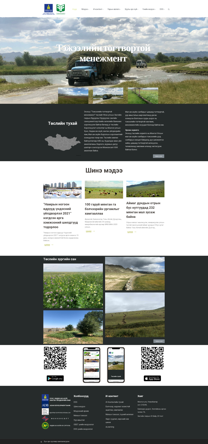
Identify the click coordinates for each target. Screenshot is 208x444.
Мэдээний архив (81, 411)
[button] (158, 156)
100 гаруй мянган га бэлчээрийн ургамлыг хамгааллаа (102, 208)
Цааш (47, 245)
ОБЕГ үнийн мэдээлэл (84, 424)
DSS (75, 402)
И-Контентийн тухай (115, 402)
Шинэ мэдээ (79, 406)
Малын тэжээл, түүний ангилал (119, 414)
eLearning (110, 427)
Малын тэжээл (80, 415)
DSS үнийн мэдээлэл (83, 429)
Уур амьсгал (79, 420)
